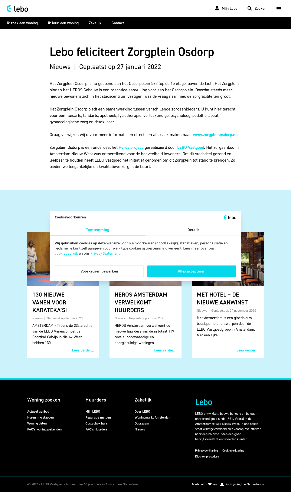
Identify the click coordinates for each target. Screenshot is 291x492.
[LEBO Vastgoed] (17, 8)
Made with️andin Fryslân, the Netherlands (228, 484)
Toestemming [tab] (97, 229)
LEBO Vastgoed (190, 147)
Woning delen (37, 423)
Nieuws (140, 429)
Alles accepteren (192, 271)
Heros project (131, 147)
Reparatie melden (98, 417)
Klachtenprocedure (207, 457)
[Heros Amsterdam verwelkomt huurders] (145, 295)
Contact (118, 23)
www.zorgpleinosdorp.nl (215, 134)
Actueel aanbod (38, 411)
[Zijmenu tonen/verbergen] (279, 8)
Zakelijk (95, 23)
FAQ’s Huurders (96, 429)
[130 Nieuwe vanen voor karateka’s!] (63, 295)
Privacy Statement (105, 253)
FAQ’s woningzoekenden (44, 429)
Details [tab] (193, 229)
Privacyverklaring (206, 451)
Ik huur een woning (63, 23)
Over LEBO (142, 411)
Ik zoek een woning (22, 23)
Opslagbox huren (97, 423)
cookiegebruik (66, 253)
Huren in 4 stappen (40, 417)
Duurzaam (142, 423)
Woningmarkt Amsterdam (153, 417)
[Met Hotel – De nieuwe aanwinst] (228, 295)
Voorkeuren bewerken (99, 271)
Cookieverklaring (233, 451)
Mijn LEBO (92, 411)
